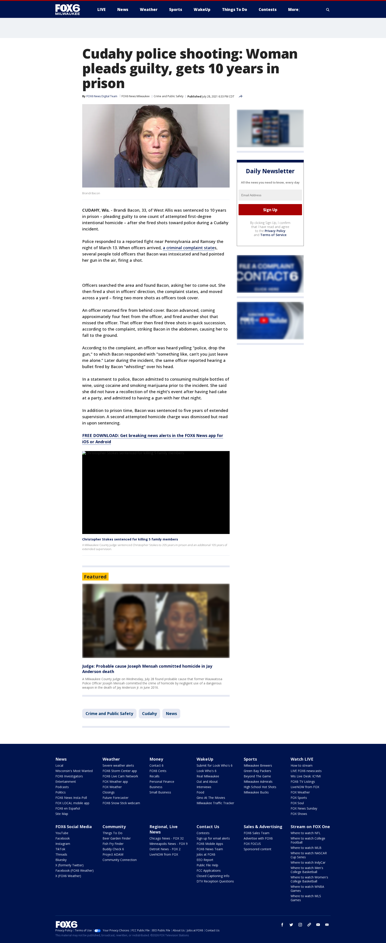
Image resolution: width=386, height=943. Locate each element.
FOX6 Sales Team (256, 833)
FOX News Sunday (304, 808)
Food (200, 792)
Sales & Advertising (263, 826)
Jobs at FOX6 (206, 854)
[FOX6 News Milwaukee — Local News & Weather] (70, 9)
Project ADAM (113, 854)
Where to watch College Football (308, 840)
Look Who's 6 (206, 771)
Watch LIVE (302, 759)
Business (155, 787)
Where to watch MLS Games (306, 898)
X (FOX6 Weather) (68, 876)
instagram (300, 924)
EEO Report (205, 860)
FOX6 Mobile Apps (210, 844)
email (327, 924)
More (293, 9)
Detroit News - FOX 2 (164, 849)
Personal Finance (161, 781)
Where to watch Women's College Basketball (309, 879)
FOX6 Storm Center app (120, 771)
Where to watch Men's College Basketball (307, 870)
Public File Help (207, 865)
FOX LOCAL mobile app (72, 803)
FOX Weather (112, 787)
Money (156, 759)
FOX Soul (297, 803)
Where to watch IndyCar (308, 862)
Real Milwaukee (208, 776)
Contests (203, 833)
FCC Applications (209, 870)
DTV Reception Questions (215, 881)
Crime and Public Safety (168, 96)
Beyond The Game (257, 776)
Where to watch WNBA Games (307, 888)
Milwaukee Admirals (258, 781)
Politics (60, 792)
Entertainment (65, 781)
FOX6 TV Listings (303, 781)
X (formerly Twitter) (69, 865)
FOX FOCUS (252, 844)
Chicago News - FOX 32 (166, 838)
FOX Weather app (115, 781)
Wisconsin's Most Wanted (74, 771)
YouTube (61, 833)
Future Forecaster (115, 797)
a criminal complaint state (188, 247)
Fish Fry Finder (113, 844)
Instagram (62, 844)
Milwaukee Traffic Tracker (215, 803)
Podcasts (62, 787)
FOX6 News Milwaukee (136, 96)
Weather (111, 759)
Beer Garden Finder (117, 838)
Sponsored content (257, 849)
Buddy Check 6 (113, 849)
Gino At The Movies (211, 797)
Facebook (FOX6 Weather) (74, 870)
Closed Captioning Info (213, 876)
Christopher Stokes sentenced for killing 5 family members (130, 539)
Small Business (160, 792)
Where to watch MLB (306, 848)
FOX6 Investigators (69, 776)
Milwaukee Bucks (256, 792)
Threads (61, 854)
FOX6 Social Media (73, 826)
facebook (282, 924)
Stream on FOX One (310, 826)
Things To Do (112, 833)
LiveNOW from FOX (305, 787)
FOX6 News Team (210, 849)
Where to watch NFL (306, 833)
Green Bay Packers (257, 771)
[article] (156, 621)
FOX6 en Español (67, 808)
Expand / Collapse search (328, 9)
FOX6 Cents (157, 771)
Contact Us (208, 826)
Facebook (62, 838)
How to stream (302, 765)
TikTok (60, 849)
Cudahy (149, 713)
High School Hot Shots (260, 787)
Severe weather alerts (118, 765)
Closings (109, 792)
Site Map (61, 814)
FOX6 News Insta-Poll (71, 797)
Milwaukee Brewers (258, 765)
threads (309, 924)
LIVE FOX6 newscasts (306, 771)
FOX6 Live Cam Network (120, 776)
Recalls (154, 776)
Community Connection (120, 860)
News (171, 713)
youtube (318, 924)
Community (114, 826)
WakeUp (205, 759)
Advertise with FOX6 (258, 838)
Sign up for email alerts (213, 838)
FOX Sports (299, 797)
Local (59, 765)
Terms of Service (273, 235)
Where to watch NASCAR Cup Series (309, 855)
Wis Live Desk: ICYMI (306, 776)
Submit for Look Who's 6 (215, 765)
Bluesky (61, 860)
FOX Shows (299, 814)
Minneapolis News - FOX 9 (168, 844)
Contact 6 (156, 765)
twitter (291, 924)
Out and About (207, 781)
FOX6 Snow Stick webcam (121, 803)
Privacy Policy (275, 231)
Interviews (204, 787)
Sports (250, 759)
